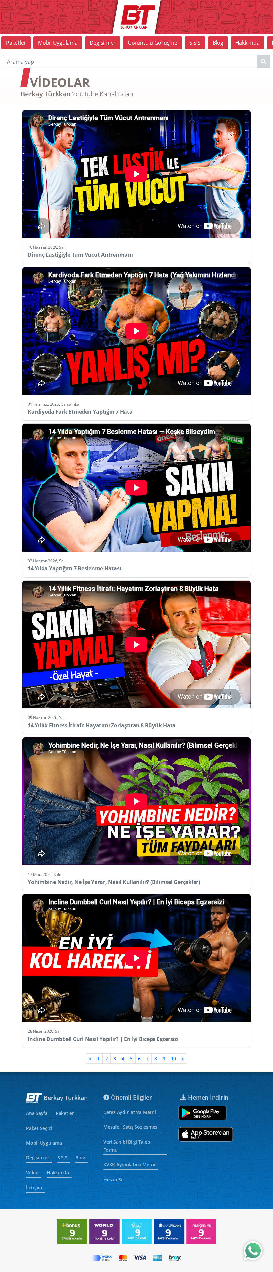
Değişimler (103, 42)
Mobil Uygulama (58, 42)
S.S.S (195, 42)
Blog (218, 42)
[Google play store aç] (202, 1113)
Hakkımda (247, 42)
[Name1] (263, 61)
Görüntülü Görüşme (152, 42)
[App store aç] (205, 1134)
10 (173, 1058)
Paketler (16, 42)
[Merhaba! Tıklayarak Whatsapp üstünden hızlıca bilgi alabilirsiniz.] (253, 1250)
